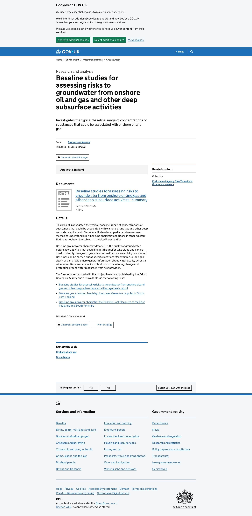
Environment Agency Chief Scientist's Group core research (172, 183)
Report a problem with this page (174, 387)
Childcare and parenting (70, 442)
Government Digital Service (113, 493)
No (111, 387)
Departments (160, 423)
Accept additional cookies (73, 40)
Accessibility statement (103, 488)
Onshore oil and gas (66, 352)
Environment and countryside (121, 436)
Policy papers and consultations (171, 449)
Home (59, 59)
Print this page (104, 324)
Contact (124, 488)
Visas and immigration (117, 462)
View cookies (136, 40)
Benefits (61, 423)
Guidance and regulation (166, 436)
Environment (72, 59)
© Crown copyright (184, 507)
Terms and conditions (144, 488)
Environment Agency (79, 142)
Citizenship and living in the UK (74, 449)
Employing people (114, 429)
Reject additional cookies (109, 40)
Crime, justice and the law (71, 456)
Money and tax (113, 449)
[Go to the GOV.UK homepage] (68, 51)
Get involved (159, 469)
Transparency (160, 456)
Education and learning (118, 423)
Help (59, 488)
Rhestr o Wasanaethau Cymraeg (75, 493)
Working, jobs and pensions (120, 469)
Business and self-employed (72, 436)
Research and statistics (166, 442)
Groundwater (113, 59)
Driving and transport (68, 469)
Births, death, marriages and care (76, 429)
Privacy (69, 488)
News (155, 429)
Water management (93, 59)
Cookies (81, 488)
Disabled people (66, 462)
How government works (166, 462)
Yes (93, 387)
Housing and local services (120, 442)
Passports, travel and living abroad (124, 456)
